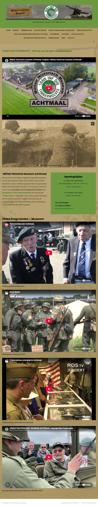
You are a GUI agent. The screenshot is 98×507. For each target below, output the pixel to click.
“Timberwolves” (8, 196)
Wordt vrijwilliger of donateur (61, 30)
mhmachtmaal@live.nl (64, 208)
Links (63, 38)
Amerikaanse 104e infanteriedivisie (16, 193)
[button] (92, 123)
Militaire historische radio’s (35, 38)
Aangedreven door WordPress (70, 503)
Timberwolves (26, 30)
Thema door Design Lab (88, 503)
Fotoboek (65, 34)
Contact (70, 38)
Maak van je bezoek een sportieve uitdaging (31, 34)
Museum (15, 30)
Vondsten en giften (84, 30)
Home (8, 30)
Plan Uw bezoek (40, 30)
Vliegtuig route (77, 34)
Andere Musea (54, 38)
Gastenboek (54, 34)
